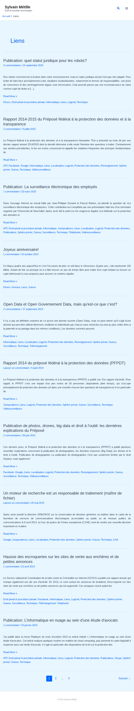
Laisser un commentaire (16, 368)
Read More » (10, 96)
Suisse (14, 169)
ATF (5, 165)
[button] (118, 8)
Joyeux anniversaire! (21, 249)
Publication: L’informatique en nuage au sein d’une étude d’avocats (60, 620)
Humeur (16, 287)
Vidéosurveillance (41, 169)
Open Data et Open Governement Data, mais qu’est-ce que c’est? (60, 304)
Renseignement (109, 165)
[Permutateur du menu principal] (126, 8)
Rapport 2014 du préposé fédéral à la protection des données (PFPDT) (64, 363)
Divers (6, 102)
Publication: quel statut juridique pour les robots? (45, 60)
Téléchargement (38, 346)
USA (115, 539)
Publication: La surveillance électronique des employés (50, 187)
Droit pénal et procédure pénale (28, 102)
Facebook (14, 165)
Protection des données (87, 165)
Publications (9, 232)
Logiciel (72, 102)
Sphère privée (24, 232)
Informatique (52, 102)
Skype (118, 658)
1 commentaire (11, 191)
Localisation (57, 165)
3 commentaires (12, 65)
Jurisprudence (65, 228)
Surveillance (48, 232)
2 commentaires (12, 129)
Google (24, 165)
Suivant (125, 678)
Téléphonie (74, 232)
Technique (82, 102)
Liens (63, 102)
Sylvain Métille (17, 7)
